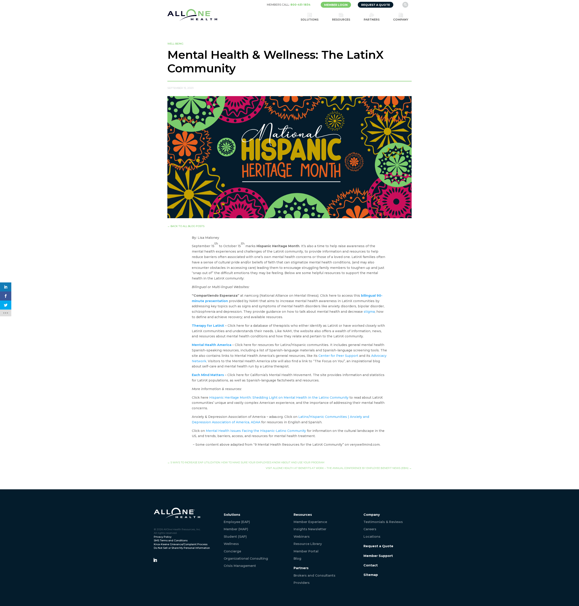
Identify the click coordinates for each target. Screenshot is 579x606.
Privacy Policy (162, 536)
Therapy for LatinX (208, 326)
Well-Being (175, 43)
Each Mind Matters (208, 375)
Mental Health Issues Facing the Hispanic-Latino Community (256, 431)
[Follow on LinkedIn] (155, 560)
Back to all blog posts (185, 226)
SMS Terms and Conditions (170, 540)
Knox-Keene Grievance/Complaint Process (180, 544)
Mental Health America (211, 345)
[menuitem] (288, 4)
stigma (369, 312)
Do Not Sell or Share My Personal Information (182, 547)
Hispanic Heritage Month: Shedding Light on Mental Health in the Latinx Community (279, 397)
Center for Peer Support (338, 356)
